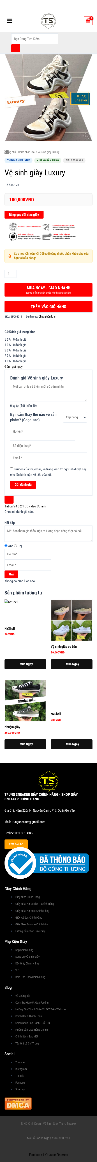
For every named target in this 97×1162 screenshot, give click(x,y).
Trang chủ (10, 152)
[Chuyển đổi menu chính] (10, 21)
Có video (30, 506)
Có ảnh (41, 506)
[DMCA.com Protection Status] (18, 1103)
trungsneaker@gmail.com (28, 822)
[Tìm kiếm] (15, 48)
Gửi (11, 574)
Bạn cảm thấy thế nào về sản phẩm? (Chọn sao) (33, 417)
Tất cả (9, 506)
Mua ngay (48, 290)
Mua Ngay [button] (26, 664)
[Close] (9, 500)
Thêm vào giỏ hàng (48, 306)
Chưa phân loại (26, 152)
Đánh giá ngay (14, 367)
